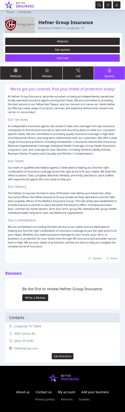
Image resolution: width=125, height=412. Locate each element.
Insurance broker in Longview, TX (61, 28)
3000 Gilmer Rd (24, 333)
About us (23, 392)
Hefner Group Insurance (65, 22)
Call (78, 76)
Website (62, 41)
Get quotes (62, 50)
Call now (62, 58)
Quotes (109, 76)
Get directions (62, 356)
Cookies (84, 399)
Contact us (44, 392)
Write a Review (35, 298)
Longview (24, 12)
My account (66, 392)
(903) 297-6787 (24, 341)
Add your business (95, 392)
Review (47, 76)
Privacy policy (45, 399)
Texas (10, 12)
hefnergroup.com (26, 348)
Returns (67, 399)
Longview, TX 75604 (27, 326)
